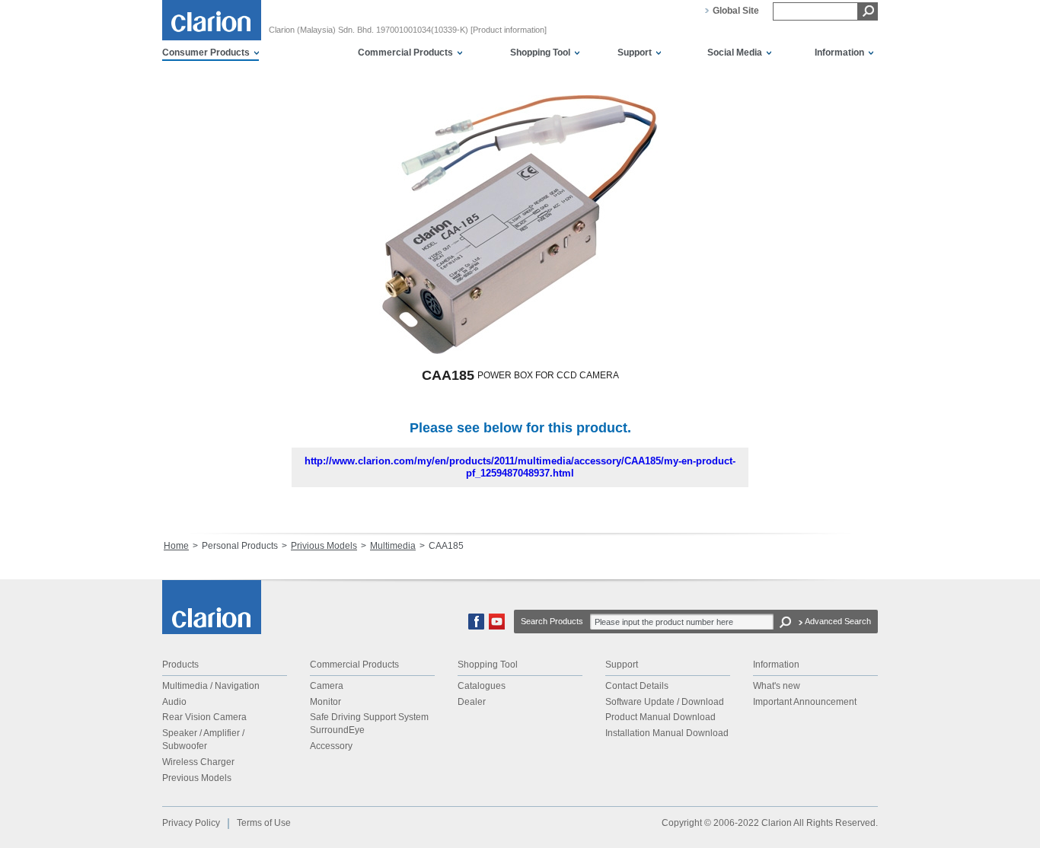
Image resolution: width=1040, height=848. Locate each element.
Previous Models (196, 778)
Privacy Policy (191, 823)
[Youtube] (497, 626)
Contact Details (636, 686)
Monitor (325, 702)
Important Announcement (805, 702)
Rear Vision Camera (204, 717)
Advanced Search (838, 621)
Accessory (331, 746)
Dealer (472, 702)
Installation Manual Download (667, 733)
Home (176, 545)
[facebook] (476, 626)
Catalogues (482, 686)
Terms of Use (264, 823)
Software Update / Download (664, 702)
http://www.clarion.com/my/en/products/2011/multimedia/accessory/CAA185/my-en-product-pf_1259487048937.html (520, 467)
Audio (174, 702)
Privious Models (324, 545)
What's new (776, 686)
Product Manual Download (660, 717)
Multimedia (393, 545)
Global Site (736, 10)
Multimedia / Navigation (211, 686)
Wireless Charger (198, 762)
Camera (326, 686)
